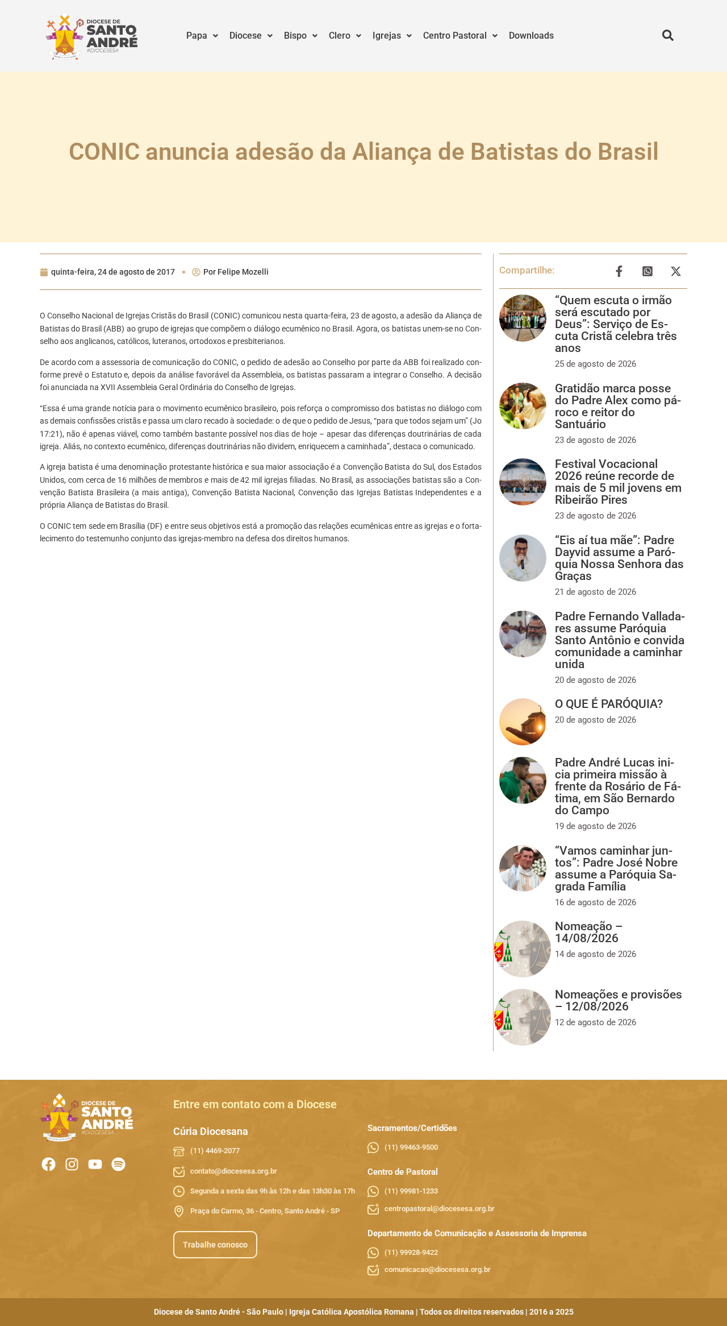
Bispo (295, 35)
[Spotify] (118, 1164)
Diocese (245, 35)
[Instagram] (72, 1164)
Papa (196, 35)
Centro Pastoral (455, 35)
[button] (202, 36)
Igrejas (387, 35)
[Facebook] (48, 1164)
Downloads (531, 35)
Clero (339, 35)
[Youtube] (95, 1164)
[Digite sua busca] (668, 36)
